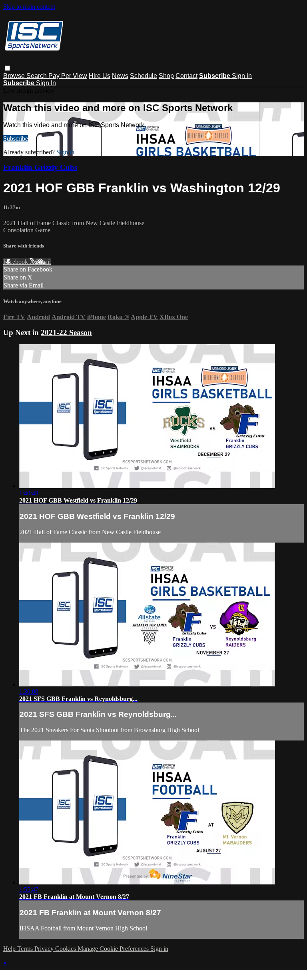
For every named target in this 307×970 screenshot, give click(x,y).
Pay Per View (67, 75)
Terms (25, 948)
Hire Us (99, 75)
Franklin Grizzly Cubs (40, 167)
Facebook (16, 261)
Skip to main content (29, 6)
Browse (14, 75)
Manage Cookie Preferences (114, 948)
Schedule (143, 75)
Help (10, 948)
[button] (7, 68)
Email (43, 261)
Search (37, 75)
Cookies (66, 948)
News (120, 75)
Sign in (242, 75)
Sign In (46, 83)
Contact (186, 75)
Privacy (44, 948)
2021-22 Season (66, 332)
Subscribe (15, 138)
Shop (166, 75)
